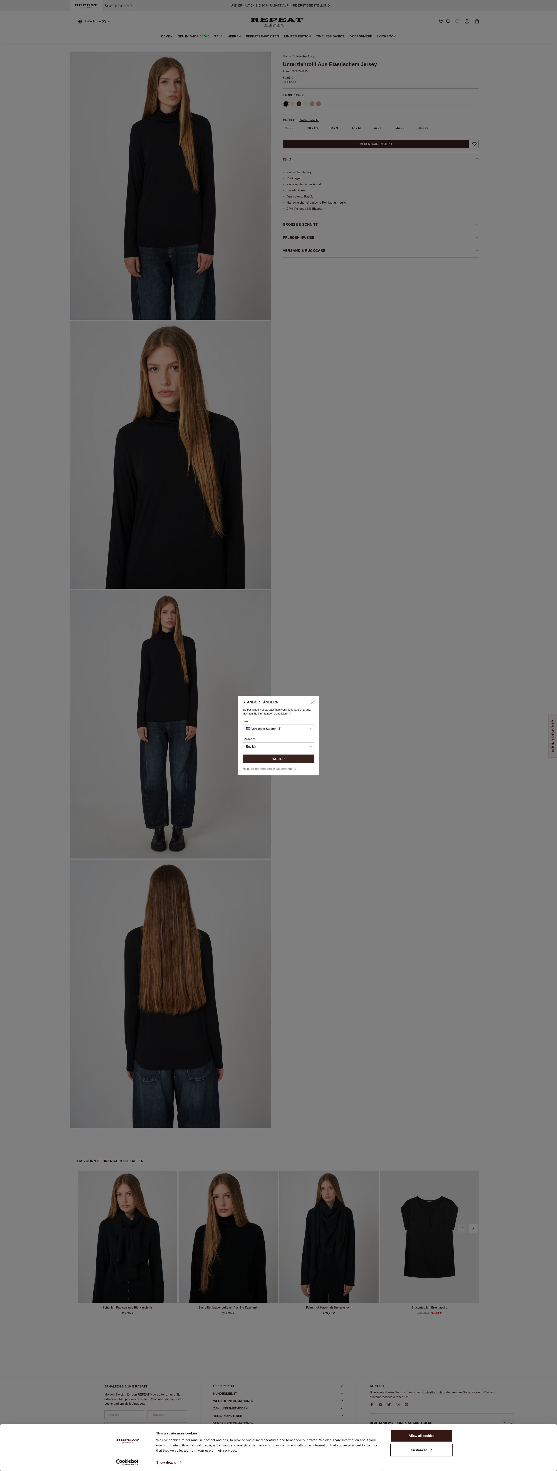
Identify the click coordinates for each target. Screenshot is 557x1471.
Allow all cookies (421, 1436)
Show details (166, 1462)
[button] (278, 729)
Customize (419, 1450)
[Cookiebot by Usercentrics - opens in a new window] (127, 1462)
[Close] (311, 702)
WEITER (278, 759)
